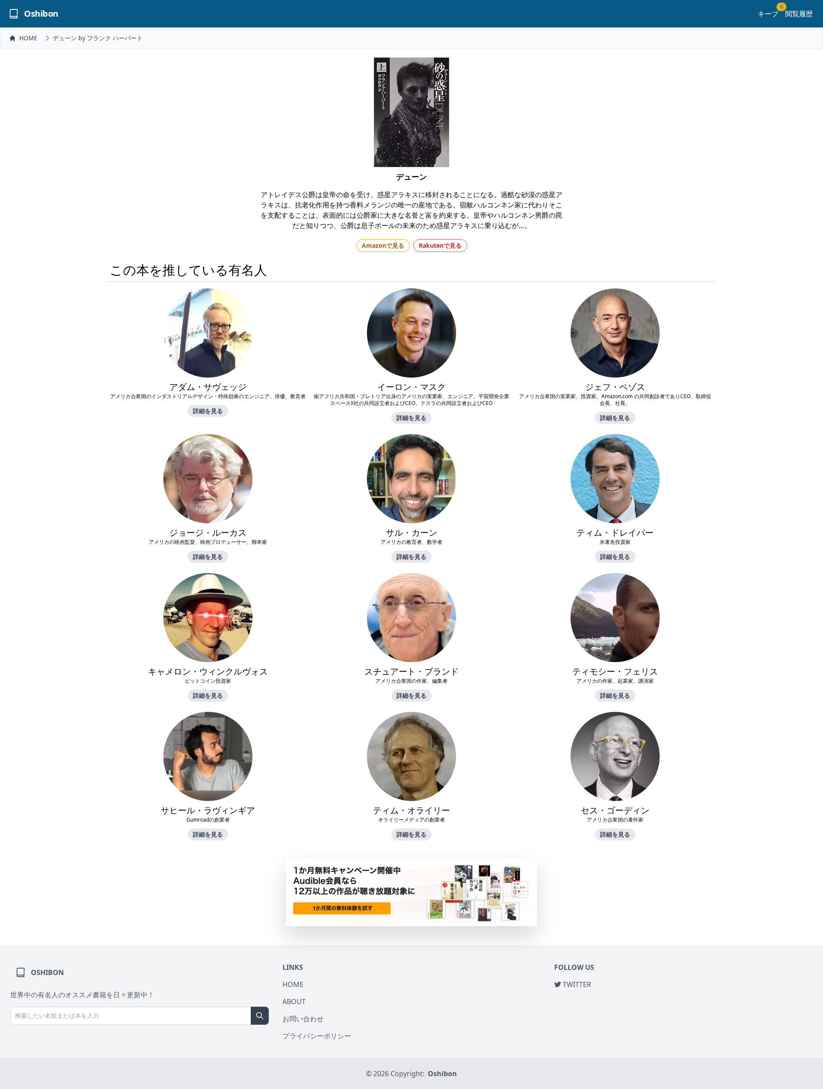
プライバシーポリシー (316, 1036)
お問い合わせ (303, 1018)
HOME (28, 38)
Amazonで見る (383, 245)
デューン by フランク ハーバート (98, 38)
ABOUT (294, 1001)
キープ (768, 13)
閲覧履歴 (799, 13)
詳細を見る (208, 411)
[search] (260, 1016)
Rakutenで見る (440, 245)
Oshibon (442, 1073)
